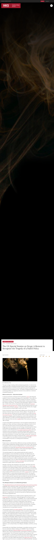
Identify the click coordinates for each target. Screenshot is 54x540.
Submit (42, 1)
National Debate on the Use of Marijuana (22, 530)
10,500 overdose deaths (31, 435)
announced (5, 497)
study (34, 466)
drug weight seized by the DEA (24, 429)
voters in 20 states (20, 461)
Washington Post (28, 537)
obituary (16, 406)
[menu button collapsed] (51, 5)
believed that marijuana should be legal (24, 447)
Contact (47, 1)
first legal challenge (18, 509)
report (28, 396)
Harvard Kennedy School (6, 1)
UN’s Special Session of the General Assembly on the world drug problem (21, 484)
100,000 (19, 419)
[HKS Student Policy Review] (11, 5)
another (26, 471)
